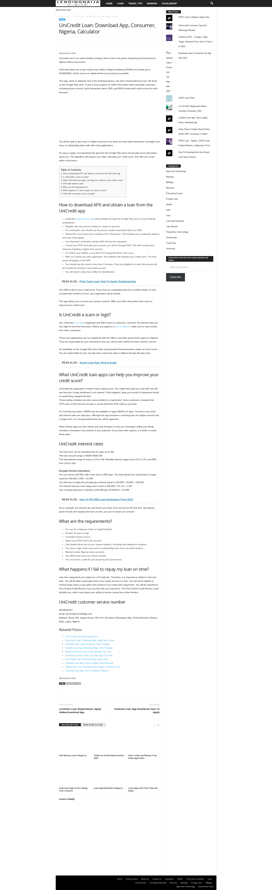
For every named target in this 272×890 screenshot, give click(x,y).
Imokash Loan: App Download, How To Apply (137, 710)
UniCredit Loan (73, 684)
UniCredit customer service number (79, 194)
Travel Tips (135, 3)
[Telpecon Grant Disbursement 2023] (109, 741)
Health (169, 204)
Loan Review (172, 226)
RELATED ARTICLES (70, 725)
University (170, 248)
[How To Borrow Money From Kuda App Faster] (144, 741)
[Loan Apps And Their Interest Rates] (144, 774)
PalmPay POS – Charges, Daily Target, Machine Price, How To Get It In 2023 (195, 42)
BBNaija (169, 182)
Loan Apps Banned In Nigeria (108, 788)
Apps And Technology (176, 171)
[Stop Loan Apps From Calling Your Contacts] (75, 774)
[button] (211, 3)
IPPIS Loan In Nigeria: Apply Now (193, 17)
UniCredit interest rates (73, 184)
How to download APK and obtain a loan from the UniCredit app (91, 173)
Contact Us (156, 879)
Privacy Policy (132, 879)
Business (170, 188)
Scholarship (169, 3)
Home (109, 3)
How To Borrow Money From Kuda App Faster (142, 756)
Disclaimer (169, 879)
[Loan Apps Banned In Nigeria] (109, 774)
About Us (145, 879)
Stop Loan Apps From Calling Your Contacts (73, 789)
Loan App (79, 322)
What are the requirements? (75, 187)
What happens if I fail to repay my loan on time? (85, 190)
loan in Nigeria (122, 326)
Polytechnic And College (177, 232)
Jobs (168, 210)
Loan (120, 3)
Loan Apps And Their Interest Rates (142, 789)
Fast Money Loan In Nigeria (72, 755)
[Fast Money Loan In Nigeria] (75, 741)
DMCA (180, 879)
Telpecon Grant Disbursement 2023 (109, 756)
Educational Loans (174, 193)
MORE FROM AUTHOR (93, 725)
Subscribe (175, 277)
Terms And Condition (195, 879)
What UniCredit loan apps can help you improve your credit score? (93, 180)
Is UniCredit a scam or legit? (76, 177)
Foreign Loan (172, 199)
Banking (152, 3)
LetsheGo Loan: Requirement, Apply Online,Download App (80, 710)
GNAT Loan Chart (186, 98)
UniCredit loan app (85, 219)
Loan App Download (175, 221)
